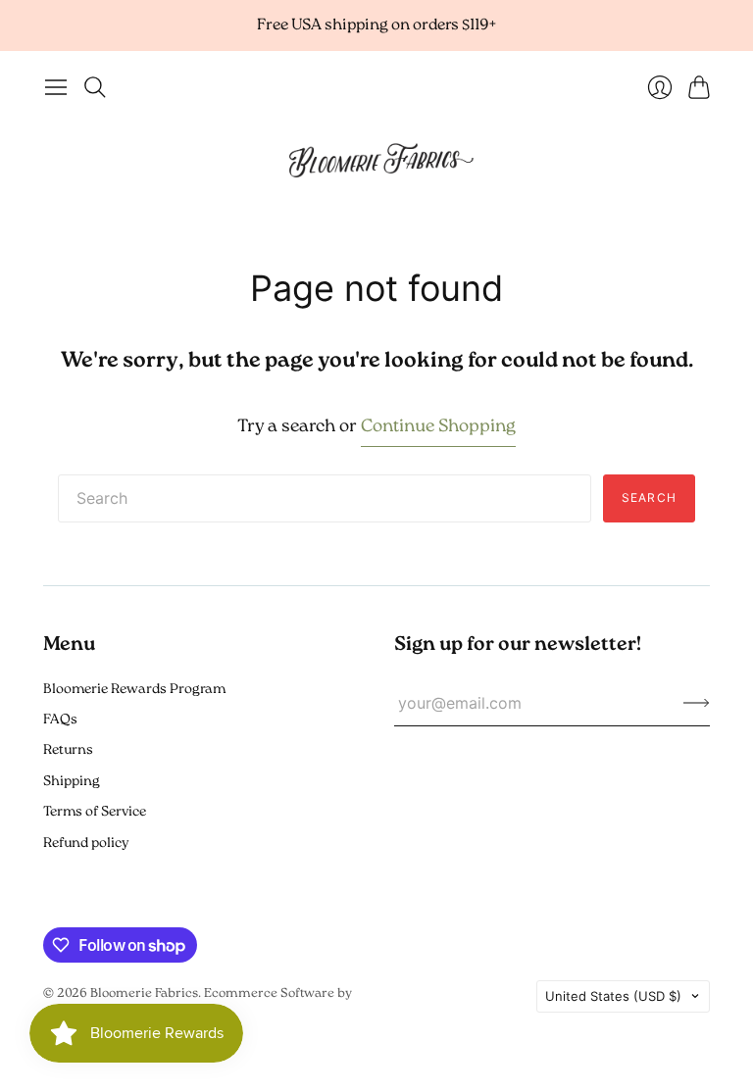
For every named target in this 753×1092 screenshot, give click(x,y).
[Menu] (55, 87)
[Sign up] (696, 702)
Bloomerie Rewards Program (134, 689)
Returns (68, 750)
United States (613, 996)
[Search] (95, 87)
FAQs (60, 720)
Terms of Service (94, 812)
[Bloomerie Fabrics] (376, 158)
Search (649, 497)
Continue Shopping (438, 427)
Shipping (71, 781)
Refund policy (85, 843)
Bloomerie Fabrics (144, 993)
